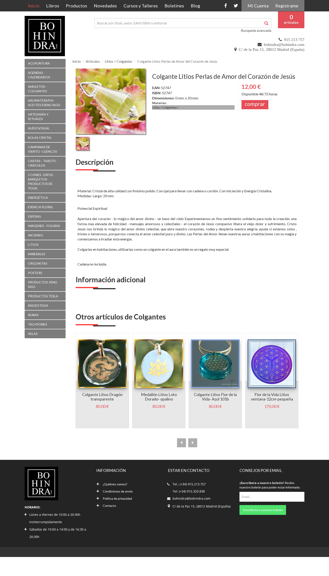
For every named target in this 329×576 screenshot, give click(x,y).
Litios (156, 107)
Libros (52, 5)
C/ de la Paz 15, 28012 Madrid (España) (271, 49)
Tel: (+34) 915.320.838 (189, 491)
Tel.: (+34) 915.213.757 (189, 484)
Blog (195, 5)
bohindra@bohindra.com (284, 45)
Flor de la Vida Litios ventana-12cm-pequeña (272, 396)
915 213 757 (294, 40)
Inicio (35, 5)
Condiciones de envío (118, 491)
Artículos (93, 61)
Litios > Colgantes (118, 61)
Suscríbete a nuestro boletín (263, 510)
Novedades (105, 5)
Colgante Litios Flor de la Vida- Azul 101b (215, 396)
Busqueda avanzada (256, 30)
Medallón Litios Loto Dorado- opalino (159, 396)
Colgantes (169, 107)
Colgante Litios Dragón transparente (102, 396)
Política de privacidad (117, 498)
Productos (76, 5)
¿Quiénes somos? (115, 484)
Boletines (174, 5)
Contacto (109, 505)
